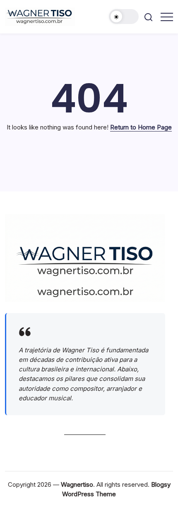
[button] (124, 16)
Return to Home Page (141, 127)
